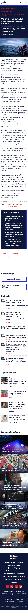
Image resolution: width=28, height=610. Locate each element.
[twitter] (20, 586)
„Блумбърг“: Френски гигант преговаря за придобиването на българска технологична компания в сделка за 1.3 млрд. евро (14, 489)
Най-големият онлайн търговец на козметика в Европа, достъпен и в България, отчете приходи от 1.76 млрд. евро (14, 526)
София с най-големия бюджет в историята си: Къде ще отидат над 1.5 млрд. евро (14, 226)
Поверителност (19, 591)
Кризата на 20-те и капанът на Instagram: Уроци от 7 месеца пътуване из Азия (17, 405)
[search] (21, 3)
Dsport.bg (20, 599)
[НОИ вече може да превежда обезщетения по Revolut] (14, 444)
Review (20, 562)
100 (4, 576)
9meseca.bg (13, 422)
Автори (14, 582)
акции (4, 256)
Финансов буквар (14, 568)
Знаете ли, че (18, 579)
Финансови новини (7, 11)
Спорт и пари (12, 576)
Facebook (10, 204)
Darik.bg (9, 599)
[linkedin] (16, 586)
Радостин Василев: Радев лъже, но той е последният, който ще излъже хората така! (17, 381)
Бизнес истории (14, 565)
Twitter (15, 206)
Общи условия (8, 591)
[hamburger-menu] (26, 3)
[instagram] (11, 586)
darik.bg (11, 386)
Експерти (20, 573)
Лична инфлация (13, 279)
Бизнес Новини (11, 8)
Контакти (12, 593)
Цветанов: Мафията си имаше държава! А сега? (17, 393)
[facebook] (7, 586)
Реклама (4, 593)
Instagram (19, 204)
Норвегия (5, 253)
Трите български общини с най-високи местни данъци (14, 469)
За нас (14, 595)
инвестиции (15, 253)
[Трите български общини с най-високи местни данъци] (14, 463)
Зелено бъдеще (9, 573)
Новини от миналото (14, 571)
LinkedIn (7, 206)
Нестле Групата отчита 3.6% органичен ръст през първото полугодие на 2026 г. (13, 544)
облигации (13, 256)
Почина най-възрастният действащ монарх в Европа (14, 218)
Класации (21, 576)
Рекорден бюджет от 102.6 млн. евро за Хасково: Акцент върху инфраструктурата (14, 242)
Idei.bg (21, 601)
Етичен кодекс (21, 593)
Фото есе (8, 579)
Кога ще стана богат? (10, 286)
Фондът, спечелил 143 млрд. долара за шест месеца (13, 15)
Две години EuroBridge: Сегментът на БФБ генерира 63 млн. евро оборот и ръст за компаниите (13, 507)
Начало (4, 8)
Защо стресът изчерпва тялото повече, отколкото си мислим (17, 418)
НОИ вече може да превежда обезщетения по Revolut (12, 451)
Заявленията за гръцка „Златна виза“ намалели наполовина (14, 234)
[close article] (26, 7)
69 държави (15, 142)
